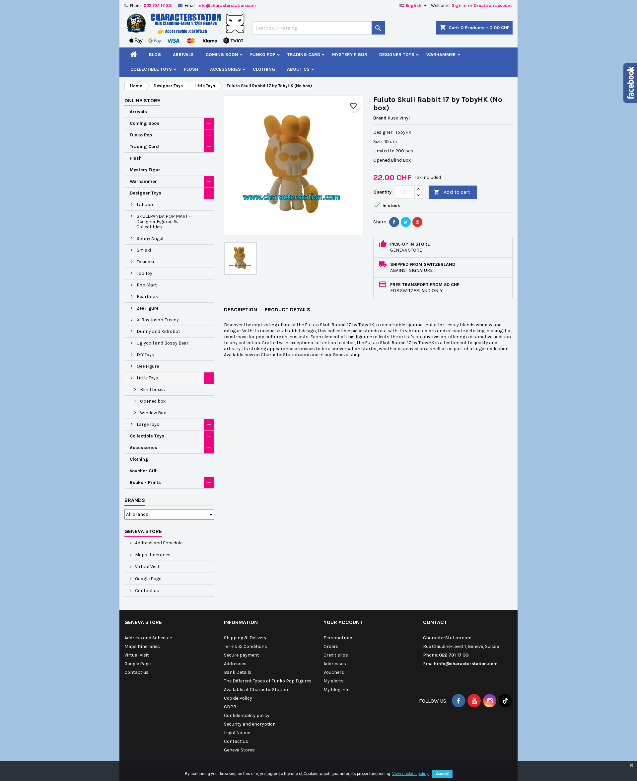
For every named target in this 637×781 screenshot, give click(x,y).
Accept (442, 773)
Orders (330, 646)
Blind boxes (152, 389)
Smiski (144, 250)
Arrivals (183, 54)
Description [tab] (240, 309)
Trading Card (303, 54)
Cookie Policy (238, 698)
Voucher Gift (143, 471)
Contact (435, 622)
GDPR (230, 707)
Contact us (146, 590)
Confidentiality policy (246, 715)
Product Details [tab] (287, 309)
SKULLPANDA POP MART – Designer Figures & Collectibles (163, 221)
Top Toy (144, 273)
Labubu (145, 204)
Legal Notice (237, 733)
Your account (343, 622)
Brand (380, 118)
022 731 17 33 (158, 5)
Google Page (147, 579)
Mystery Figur (349, 54)
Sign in (459, 5)
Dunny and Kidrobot (158, 331)
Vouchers (333, 672)
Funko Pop (262, 54)
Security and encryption (250, 724)
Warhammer (441, 54)
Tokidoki (145, 262)
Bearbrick (147, 296)
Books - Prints (145, 482)
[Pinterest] (417, 222)
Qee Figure (148, 366)
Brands (134, 500)
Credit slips (335, 655)
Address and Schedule (158, 543)
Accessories (225, 69)
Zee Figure (147, 308)
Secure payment (241, 655)
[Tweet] (406, 222)
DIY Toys (145, 354)
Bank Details (237, 672)
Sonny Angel (150, 238)
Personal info (337, 638)
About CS (298, 69)
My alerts (333, 681)
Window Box (153, 413)
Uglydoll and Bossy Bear (162, 343)
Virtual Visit (147, 567)
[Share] (394, 222)
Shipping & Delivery (245, 638)
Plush (191, 69)
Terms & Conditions (245, 646)
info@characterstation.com (226, 5)
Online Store (142, 100)
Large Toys (148, 424)
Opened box (153, 401)
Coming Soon (222, 54)
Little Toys (147, 378)
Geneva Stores (239, 750)
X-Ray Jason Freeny (158, 320)
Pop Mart (147, 285)
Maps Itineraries (152, 555)
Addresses (235, 663)
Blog (155, 54)
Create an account (493, 5)
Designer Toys (396, 54)
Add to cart (452, 192)
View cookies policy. (410, 773)
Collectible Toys (151, 69)
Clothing (264, 69)
